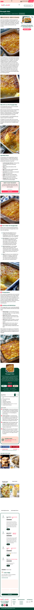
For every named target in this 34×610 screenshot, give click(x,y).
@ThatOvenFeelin (10, 439)
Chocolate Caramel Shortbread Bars (5, 482)
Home (1, 9)
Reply (8, 529)
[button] (11, 1)
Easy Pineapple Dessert (14, 510)
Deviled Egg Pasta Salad (5, 510)
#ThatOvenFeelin (8, 440)
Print (5, 385)
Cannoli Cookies (14, 481)
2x (16, 394)
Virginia (8, 548)
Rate (16, 385)
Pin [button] (10, 385)
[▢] (1, 396)
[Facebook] (1, 1)
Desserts (4, 9)
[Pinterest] (2, 1)
